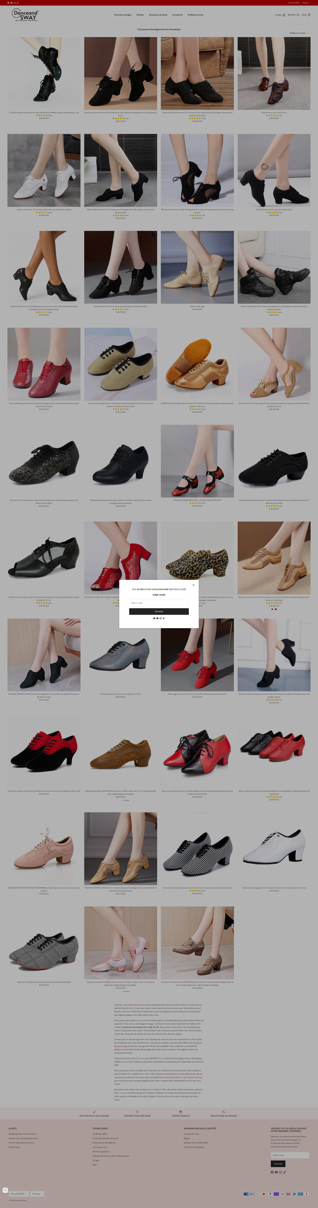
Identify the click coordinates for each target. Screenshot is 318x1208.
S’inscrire (159, 611)
